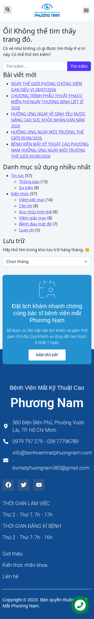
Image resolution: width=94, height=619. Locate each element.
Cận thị (25, 206)
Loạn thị (26, 230)
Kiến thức (20, 194)
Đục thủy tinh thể (35, 212)
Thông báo (29, 181)
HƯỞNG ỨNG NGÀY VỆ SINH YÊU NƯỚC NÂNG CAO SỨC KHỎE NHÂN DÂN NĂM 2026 (48, 120)
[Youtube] (39, 485)
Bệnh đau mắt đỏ (35, 224)
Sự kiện (26, 187)
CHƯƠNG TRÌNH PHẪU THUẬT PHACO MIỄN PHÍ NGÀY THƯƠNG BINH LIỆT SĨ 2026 (47, 102)
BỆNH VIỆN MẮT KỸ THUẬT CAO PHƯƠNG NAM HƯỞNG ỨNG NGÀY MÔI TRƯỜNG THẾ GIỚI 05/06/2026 (50, 150)
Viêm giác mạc (32, 218)
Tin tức (17, 175)
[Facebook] (8, 485)
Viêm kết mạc (32, 200)
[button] (86, 10)
